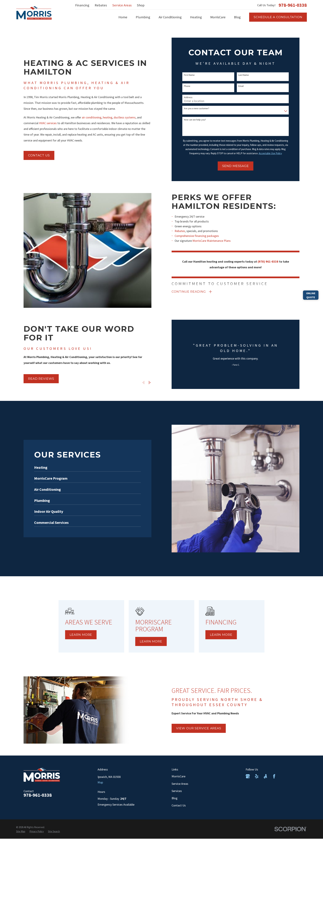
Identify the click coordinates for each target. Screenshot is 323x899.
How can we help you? (195, 119)
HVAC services (48, 123)
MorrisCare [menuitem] (218, 17)
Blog (174, 798)
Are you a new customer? (196, 108)
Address (188, 97)
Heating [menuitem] (196, 17)
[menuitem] (20, 831)
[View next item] (149, 382)
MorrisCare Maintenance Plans (211, 241)
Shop (141, 5)
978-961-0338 (293, 5)
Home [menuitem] (122, 17)
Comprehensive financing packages (197, 236)
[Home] (34, 13)
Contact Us (179, 805)
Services (177, 791)
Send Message (235, 166)
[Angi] (265, 776)
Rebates (101, 5)
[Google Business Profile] (248, 776)
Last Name (243, 75)
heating (107, 117)
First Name (189, 75)
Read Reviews (41, 379)
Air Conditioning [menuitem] (170, 17)
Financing (82, 5)
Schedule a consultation (278, 17)
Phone (187, 86)
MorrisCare (178, 776)
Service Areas (122, 5)
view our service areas (198, 728)
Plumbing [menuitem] (143, 17)
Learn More (81, 635)
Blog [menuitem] (237, 17)
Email (241, 86)
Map (100, 782)
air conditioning (91, 117)
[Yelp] (257, 776)
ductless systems (125, 117)
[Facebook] (274, 776)
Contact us (39, 155)
